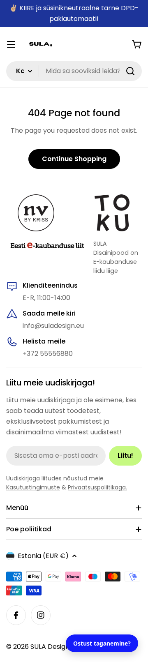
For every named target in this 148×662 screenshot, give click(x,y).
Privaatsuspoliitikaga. (97, 487)
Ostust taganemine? (102, 643)
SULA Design (49, 646)
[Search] (130, 71)
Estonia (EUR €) (43, 556)
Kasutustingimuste (33, 487)
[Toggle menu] (11, 44)
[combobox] (74, 71)
